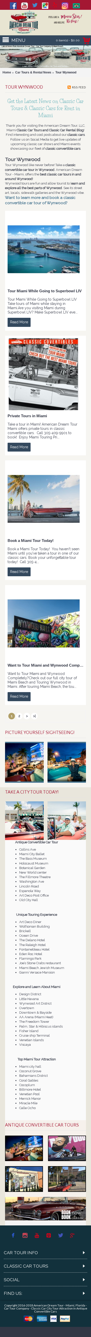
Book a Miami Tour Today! (31, 540)
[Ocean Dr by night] (24, 762)
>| (34, 716)
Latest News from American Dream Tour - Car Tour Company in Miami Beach (32, 46)
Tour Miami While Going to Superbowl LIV (45, 291)
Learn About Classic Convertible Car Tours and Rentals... (45, 66)
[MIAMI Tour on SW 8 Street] (24, 820)
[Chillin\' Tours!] (67, 762)
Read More (19, 322)
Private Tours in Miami (27, 416)
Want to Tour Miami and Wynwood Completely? (45, 665)
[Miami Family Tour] (67, 820)
